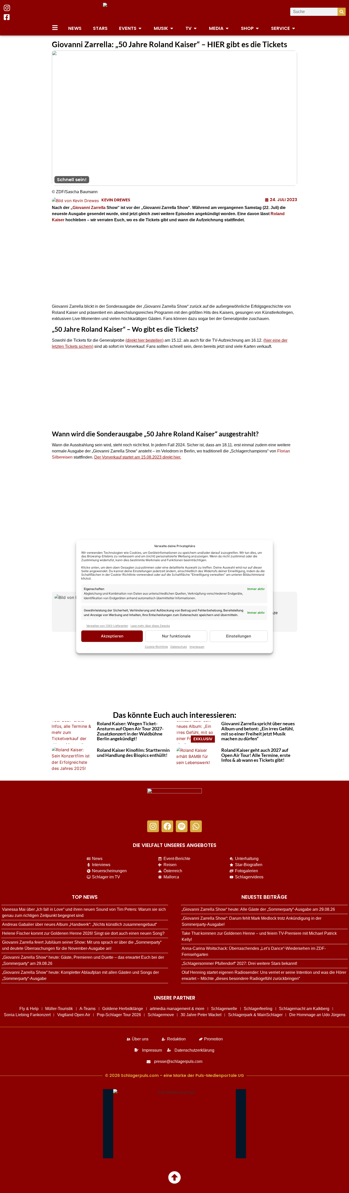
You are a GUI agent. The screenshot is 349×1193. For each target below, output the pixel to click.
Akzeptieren (112, 636)
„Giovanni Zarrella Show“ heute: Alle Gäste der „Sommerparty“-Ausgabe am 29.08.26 (258, 909)
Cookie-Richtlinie (156, 646)
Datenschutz (178, 646)
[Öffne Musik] (171, 28)
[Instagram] (153, 826)
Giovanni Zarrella (89, 207)
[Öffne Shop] (257, 28)
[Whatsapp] (196, 826)
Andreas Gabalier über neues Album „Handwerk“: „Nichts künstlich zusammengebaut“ (79, 924)
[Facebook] (167, 826)
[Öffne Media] (227, 28)
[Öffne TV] (195, 28)
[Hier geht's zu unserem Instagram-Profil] (6, 7)
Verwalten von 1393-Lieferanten (107, 626)
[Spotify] (182, 826)
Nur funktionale (176, 636)
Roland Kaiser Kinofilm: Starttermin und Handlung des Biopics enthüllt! (133, 752)
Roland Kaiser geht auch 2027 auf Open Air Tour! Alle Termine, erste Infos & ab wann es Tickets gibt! (255, 755)
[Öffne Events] (140, 28)
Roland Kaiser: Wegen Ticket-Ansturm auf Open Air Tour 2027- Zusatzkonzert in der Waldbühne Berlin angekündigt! (130, 731)
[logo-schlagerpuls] (174, 801)
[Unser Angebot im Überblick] (55, 27)
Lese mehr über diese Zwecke (150, 626)
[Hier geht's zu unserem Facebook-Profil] (6, 17)
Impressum (197, 646)
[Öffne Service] (293, 28)
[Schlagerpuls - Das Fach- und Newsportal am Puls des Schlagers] (174, 12)
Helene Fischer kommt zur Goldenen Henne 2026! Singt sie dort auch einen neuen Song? (83, 933)
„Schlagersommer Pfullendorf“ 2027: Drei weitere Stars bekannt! (239, 963)
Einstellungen (238, 636)
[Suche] (342, 12)
